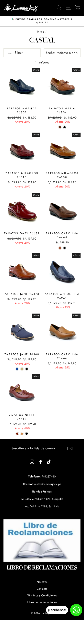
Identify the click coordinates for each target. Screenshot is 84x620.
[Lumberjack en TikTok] (49, 461)
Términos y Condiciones (42, 595)
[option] (42, 21)
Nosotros (42, 582)
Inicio (40, 31)
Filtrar (18, 52)
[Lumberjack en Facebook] (40, 461)
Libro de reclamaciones (42, 602)
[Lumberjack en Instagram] (32, 461)
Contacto (42, 589)
